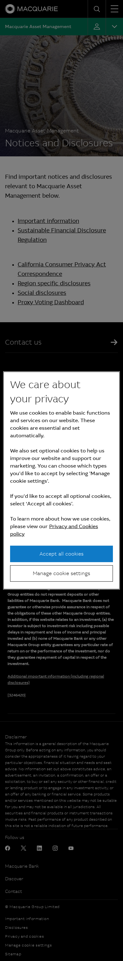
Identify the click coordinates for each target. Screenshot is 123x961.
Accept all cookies (61, 553)
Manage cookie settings (61, 573)
